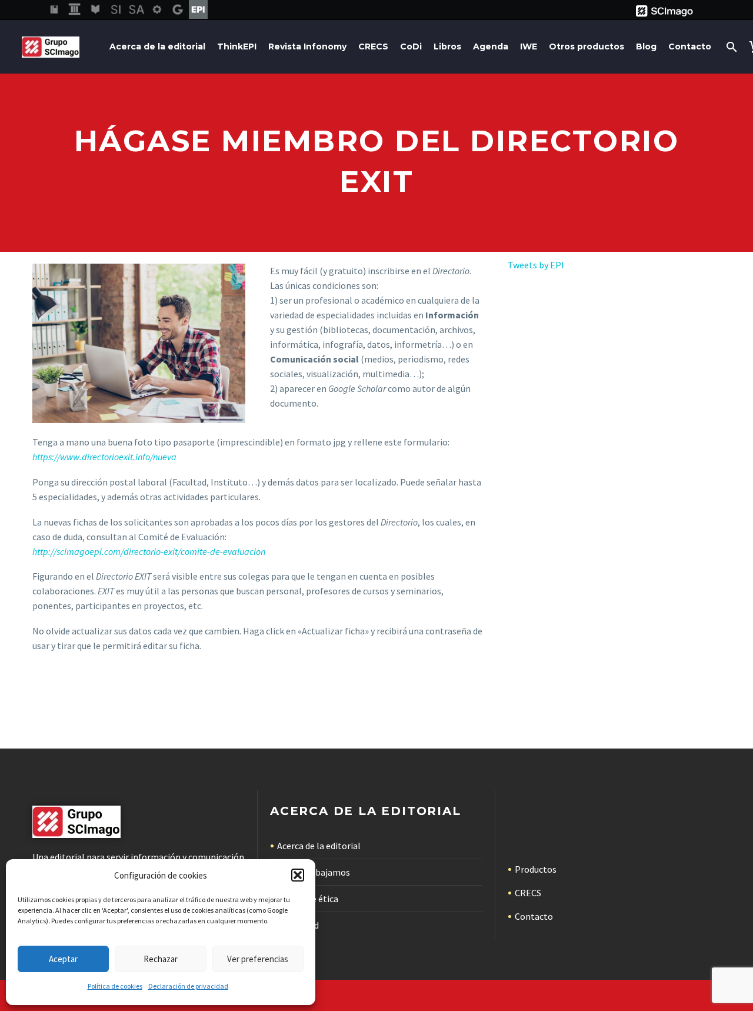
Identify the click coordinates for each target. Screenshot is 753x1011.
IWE (528, 46)
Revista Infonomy (307, 46)
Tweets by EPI (536, 265)
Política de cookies (115, 986)
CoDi (411, 46)
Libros (447, 46)
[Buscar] (730, 46)
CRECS (373, 46)
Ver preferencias (257, 959)
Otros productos (586, 46)
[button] (298, 875)
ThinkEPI (236, 46)
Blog (646, 46)
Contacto (689, 46)
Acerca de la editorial (157, 46)
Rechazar (161, 959)
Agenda (490, 46)
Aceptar (63, 959)
